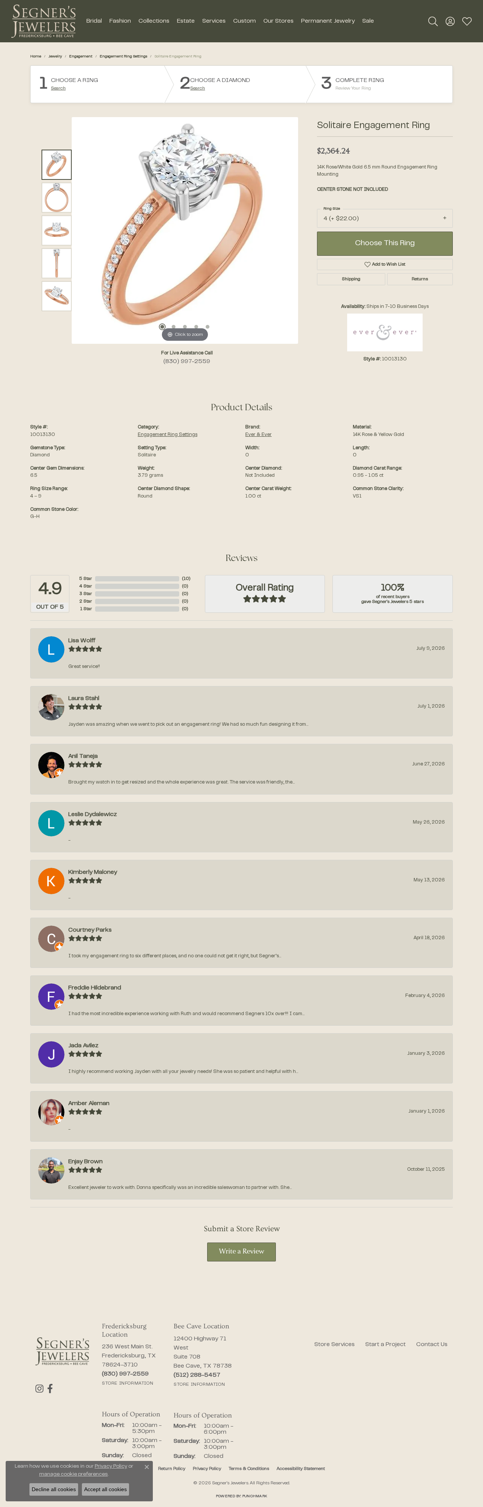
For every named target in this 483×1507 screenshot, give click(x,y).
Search (58, 88)
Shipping (351, 279)
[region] (185, 230)
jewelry (55, 56)
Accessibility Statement (301, 1469)
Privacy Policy (207, 1469)
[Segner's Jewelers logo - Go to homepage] (43, 21)
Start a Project (385, 1344)
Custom (244, 21)
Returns (420, 279)
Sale (368, 21)
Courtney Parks (90, 930)
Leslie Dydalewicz (92, 814)
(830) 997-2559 (186, 361)
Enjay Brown (85, 1161)
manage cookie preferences (73, 1474)
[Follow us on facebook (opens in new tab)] (50, 1388)
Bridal (94, 21)
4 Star (85, 586)
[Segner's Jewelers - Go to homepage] (62, 1351)
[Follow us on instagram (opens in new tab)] (39, 1388)
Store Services (334, 1344)
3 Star (85, 594)
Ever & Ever (258, 435)
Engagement (80, 56)
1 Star (86, 609)
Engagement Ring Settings (123, 56)
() (186, 579)
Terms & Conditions (249, 1469)
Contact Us (432, 1344)
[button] (433, 21)
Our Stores (278, 21)
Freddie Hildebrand (94, 988)
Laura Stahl (83, 698)
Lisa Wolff (81, 640)
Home (35, 56)
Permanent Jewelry (328, 21)
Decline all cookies (54, 1489)
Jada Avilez (83, 1045)
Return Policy (171, 1469)
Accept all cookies (105, 1489)
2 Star (85, 601)
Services (214, 21)
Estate (186, 21)
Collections (153, 21)
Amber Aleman (88, 1103)
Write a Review (241, 1251)
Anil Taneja (83, 756)
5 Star (85, 579)
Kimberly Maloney (92, 872)
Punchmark (254, 1496)
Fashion (120, 21)
